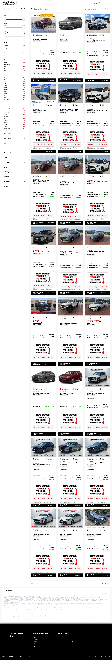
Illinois (35, 643)
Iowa (35, 641)
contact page (101, 617)
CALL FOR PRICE (64, 52)
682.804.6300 (50, 151)
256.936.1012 (51, 222)
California (36, 636)
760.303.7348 (76, 53)
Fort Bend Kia (90, 80)
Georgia (36, 639)
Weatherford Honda (36, 151)
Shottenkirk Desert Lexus (65, 80)
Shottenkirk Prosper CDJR (36, 364)
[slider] (5, 19)
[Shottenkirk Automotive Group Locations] (98, 3)
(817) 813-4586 (77, 151)
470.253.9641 (105, 575)
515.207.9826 (51, 80)
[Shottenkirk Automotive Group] (10, 3)
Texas (35, 637)
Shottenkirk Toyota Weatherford (65, 151)
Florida (36, 645)
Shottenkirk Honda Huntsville (38, 223)
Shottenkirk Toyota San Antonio (92, 434)
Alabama (36, 646)
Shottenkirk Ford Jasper (91, 575)
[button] (54, 23)
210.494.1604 (105, 434)
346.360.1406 (105, 80)
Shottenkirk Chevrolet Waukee (38, 80)
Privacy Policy (22, 605)
